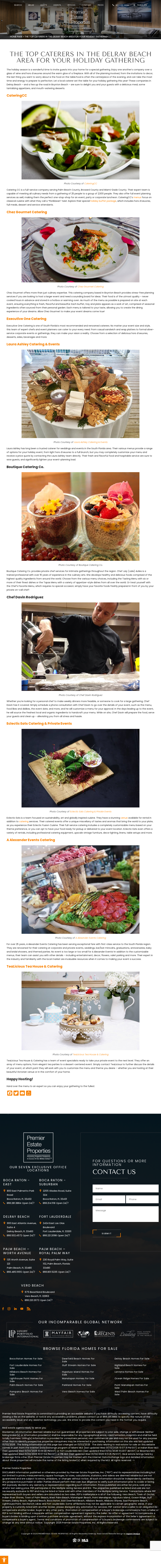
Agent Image (133, 1533)
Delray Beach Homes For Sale (132, 1358)
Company (86, 5)
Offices (71, 5)
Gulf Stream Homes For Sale (79, 1365)
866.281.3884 (122, 5)
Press (100, 5)
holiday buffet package (103, 201)
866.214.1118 (49, 1203)
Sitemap (92, 1533)
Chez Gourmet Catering (27, 212)
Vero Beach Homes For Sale (78, 1391)
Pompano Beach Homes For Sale (26, 1393)
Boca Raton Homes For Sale (26, 1358)
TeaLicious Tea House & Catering (34, 966)
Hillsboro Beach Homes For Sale (25, 1373)
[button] (4, 1560)
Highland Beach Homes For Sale (131, 1367)
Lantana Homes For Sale (129, 1371)
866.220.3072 (32, 1300)
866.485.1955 (14, 1271)
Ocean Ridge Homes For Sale (132, 1378)
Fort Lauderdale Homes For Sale (26, 1367)
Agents (57, 5)
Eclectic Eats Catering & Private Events (39, 723)
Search (18, 5)
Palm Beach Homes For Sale (26, 1385)
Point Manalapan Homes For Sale (131, 1386)
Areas (31, 5)
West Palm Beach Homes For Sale (132, 1393)
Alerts (43, 5)
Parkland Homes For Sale (76, 1385)
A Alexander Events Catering (31, 840)
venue (124, 817)
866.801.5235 (50, 1271)
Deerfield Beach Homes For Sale (78, 1360)
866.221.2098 (50, 1235)
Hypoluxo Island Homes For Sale (78, 1373)
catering (23, 821)
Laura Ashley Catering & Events (33, 344)
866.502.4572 (14, 1235)
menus (137, 197)
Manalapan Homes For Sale (78, 1378)
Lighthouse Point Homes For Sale (26, 1380)
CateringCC (17, 95)
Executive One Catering (26, 318)
